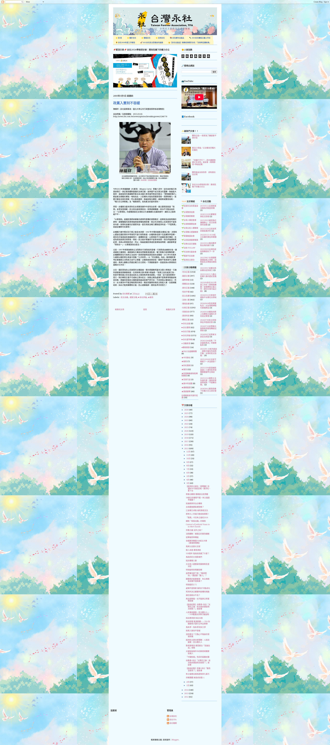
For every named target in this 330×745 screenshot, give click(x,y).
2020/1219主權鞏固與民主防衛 (208, 215)
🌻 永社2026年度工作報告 (125, 42)
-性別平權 (185, 292)
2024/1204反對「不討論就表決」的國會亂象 (208, 343)
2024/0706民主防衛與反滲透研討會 (208, 321)
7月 (188, 469)
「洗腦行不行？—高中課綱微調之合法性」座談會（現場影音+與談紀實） (204, 162)
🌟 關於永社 (131, 38)
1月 (188, 685)
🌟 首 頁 (119, 38)
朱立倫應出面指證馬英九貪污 (197, 674)
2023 (186, 420)
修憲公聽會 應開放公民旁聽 (197, 494)
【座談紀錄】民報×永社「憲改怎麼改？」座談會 (198, 669)
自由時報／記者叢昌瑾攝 (148, 180)
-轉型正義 (185, 320)
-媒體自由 (185, 284)
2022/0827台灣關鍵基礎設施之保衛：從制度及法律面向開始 (208, 260)
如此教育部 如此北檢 (194, 618)
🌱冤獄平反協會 (188, 256)
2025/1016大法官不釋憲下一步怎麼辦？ (208, 360)
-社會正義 (185, 308)
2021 (186, 427)
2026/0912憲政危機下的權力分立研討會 (208, 390)
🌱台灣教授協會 (188, 212)
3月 (188, 483)
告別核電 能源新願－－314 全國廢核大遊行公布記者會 (198, 622)
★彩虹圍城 (186, 365)
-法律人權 (185, 300)
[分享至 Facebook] (154, 294)
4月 (188, 480)
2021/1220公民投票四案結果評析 (208, 230)
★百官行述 (186, 379)
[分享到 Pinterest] (156, 294)
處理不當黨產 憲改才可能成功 (198, 588)
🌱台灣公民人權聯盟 (190, 228)
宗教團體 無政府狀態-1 (195, 678)
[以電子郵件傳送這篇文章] (146, 294)
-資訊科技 (185, 316)
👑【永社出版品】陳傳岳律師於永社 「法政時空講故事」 (189, 42)
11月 (188, 455)
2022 (186, 424)
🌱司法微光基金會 (189, 252)
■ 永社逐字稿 (187, 339)
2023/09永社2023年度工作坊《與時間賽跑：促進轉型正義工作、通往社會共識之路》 (208, 286)
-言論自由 (185, 312)
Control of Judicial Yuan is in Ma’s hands (198, 525)
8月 (188, 466)
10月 (188, 458)
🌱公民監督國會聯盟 (190, 240)
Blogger (175, 740)
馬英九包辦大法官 (193, 546)
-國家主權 (133, 297)
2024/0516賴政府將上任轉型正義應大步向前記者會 (208, 314)
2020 (186, 431)
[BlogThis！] (149, 294)
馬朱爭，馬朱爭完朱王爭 (196, 627)
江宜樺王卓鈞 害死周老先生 (197, 510)
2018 (186, 438)
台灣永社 (173, 716)
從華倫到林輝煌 (192, 537)
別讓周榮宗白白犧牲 (194, 503)
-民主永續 (124, 297)
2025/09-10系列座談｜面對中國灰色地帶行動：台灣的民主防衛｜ (208, 352)
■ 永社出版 (186, 323)
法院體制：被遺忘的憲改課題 (197, 534)
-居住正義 (185, 288)
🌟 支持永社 (160, 38)
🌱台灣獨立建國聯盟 (190, 232)
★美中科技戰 (187, 383)
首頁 (145, 309)
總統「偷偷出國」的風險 (196, 521)
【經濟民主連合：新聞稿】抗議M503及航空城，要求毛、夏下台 (198, 488)
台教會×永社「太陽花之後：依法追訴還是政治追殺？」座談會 (198, 662)
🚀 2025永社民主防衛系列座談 (151, 42)
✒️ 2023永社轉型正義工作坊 (199, 38)
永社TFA (173, 720)
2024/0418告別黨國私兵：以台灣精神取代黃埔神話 (208, 305)
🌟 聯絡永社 (145, 38)
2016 (186, 445)
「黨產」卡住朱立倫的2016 (197, 517)
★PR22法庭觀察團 (189, 351)
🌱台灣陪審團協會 (189, 224)
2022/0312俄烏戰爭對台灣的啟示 (208, 244)
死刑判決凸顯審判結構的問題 (197, 592)
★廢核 (184, 361)
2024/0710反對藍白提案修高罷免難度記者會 (208, 328)
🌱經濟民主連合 (188, 260)
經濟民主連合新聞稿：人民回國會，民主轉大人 (197, 641)
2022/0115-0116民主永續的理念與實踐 (208, 236)
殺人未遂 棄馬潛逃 (193, 550)
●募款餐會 (186, 347)
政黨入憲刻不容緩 (193, 631)
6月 (188, 473)
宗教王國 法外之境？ (194, 530)
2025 (186, 413)
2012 (186, 697)
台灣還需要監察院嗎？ (195, 507)
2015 (186, 448)
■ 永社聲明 (186, 327)
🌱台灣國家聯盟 (188, 216)
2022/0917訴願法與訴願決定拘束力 (208, 269)
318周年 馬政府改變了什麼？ (197, 553)
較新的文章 (119, 309)
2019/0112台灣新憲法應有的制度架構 (208, 207)
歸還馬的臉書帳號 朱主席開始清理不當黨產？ (197, 580)
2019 (186, 434)
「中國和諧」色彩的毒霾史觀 (197, 657)
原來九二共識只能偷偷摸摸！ (197, 514)
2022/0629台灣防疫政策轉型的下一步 (208, 250)
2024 (186, 417)
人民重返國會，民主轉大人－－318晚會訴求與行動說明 (197, 613)
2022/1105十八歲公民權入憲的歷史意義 (208, 275)
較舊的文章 (170, 309)
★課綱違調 (186, 387)
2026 (186, 410)
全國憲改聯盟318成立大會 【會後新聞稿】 (197, 542)
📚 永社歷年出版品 (177, 38)
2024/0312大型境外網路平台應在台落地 (208, 296)
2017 (186, 441)
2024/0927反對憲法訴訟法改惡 (208, 335)
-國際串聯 (185, 280)
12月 (188, 452)
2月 (188, 682)
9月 (188, 462)
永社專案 (173, 723)
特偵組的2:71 (191, 585)
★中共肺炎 (186, 358)
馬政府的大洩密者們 (194, 557)
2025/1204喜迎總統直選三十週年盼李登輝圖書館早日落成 (208, 370)
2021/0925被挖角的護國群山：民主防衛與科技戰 (208, 222)
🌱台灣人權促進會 (189, 220)
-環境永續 (185, 304)
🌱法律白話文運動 (189, 244)
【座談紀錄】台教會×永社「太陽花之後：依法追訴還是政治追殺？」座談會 (198, 606)
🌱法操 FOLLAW (188, 248)
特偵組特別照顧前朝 (194, 570)
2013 (186, 693)
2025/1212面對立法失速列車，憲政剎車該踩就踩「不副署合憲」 (208, 381)
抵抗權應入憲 (191, 561)
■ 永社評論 (142, 297)
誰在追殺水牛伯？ (193, 595)
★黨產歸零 (186, 391)
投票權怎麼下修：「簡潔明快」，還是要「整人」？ (196, 574)
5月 (188, 476)
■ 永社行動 (186, 331)
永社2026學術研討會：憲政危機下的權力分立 (204, 185)
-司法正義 (185, 272)
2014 (186, 690)
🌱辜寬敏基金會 (188, 236)
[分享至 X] (151, 294)
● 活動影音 (186, 343)
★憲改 (150, 297)
